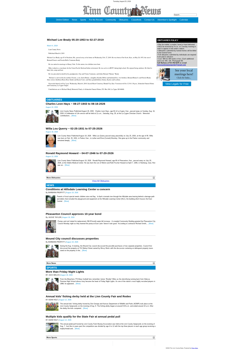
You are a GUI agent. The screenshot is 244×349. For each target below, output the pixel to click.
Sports (83, 20)
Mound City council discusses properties (72, 238)
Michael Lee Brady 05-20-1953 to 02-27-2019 (75, 39)
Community (111, 20)
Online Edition (62, 20)
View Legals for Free (177, 83)
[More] (74, 116)
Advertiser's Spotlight (167, 20)
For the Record (96, 20)
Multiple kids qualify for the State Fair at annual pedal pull (83, 316)
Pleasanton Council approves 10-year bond (73, 213)
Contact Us (149, 20)
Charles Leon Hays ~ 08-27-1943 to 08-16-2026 (75, 103)
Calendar (184, 20)
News (74, 20)
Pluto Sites (195, 348)
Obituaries (123, 20)
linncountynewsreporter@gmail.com (171, 65)
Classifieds (136, 20)
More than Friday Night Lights (65, 271)
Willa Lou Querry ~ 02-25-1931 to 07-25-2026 (74, 128)
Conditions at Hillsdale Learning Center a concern (78, 189)
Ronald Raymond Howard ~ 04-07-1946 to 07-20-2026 (80, 153)
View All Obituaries (100, 181)
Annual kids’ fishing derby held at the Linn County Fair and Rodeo (88, 296)
